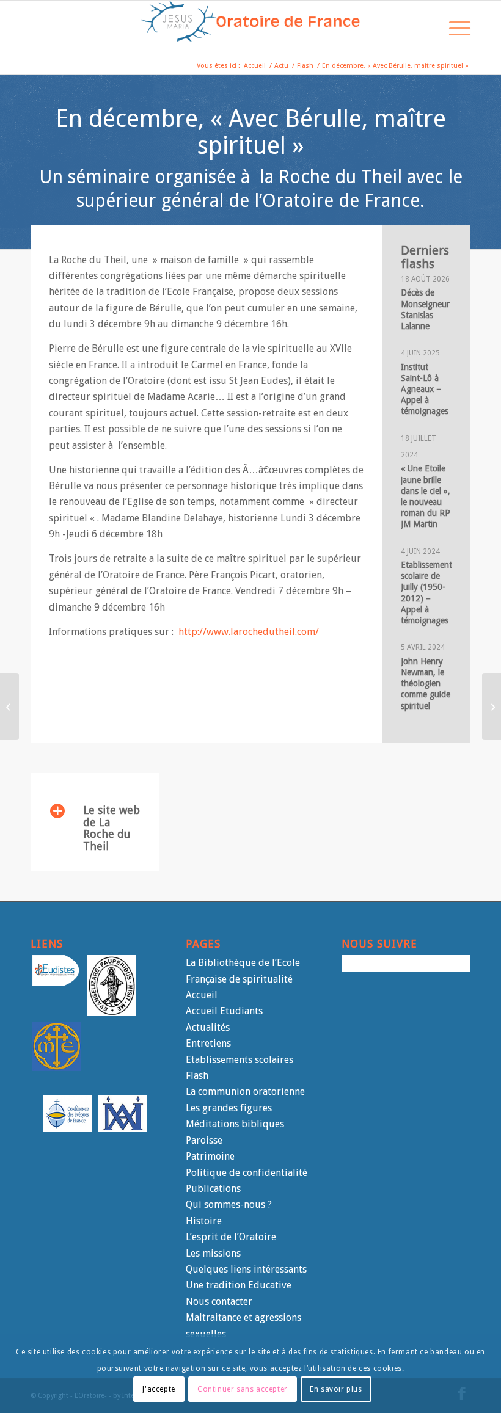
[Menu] (453, 28)
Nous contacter (219, 1301)
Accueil (202, 995)
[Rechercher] (425, 28)
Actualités (208, 1027)
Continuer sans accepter (242, 1389)
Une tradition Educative (238, 1285)
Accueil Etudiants (224, 1011)
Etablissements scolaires (239, 1060)
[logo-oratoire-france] (250, 28)
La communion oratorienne (245, 1091)
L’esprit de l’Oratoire (231, 1237)
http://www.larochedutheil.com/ (248, 631)
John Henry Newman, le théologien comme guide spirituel (425, 683)
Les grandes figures (229, 1108)
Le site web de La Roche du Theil (111, 828)
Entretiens (208, 1043)
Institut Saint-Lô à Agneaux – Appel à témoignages (424, 389)
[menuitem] (425, 28)
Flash (197, 1075)
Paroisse (204, 1140)
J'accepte (158, 1389)
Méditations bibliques (235, 1124)
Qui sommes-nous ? (229, 1204)
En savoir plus (336, 1389)
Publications (213, 1188)
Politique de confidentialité (246, 1173)
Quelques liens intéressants (246, 1269)
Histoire (204, 1221)
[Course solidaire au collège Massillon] (491, 706)
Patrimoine (210, 1156)
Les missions (213, 1253)
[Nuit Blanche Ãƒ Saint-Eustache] (9, 706)
